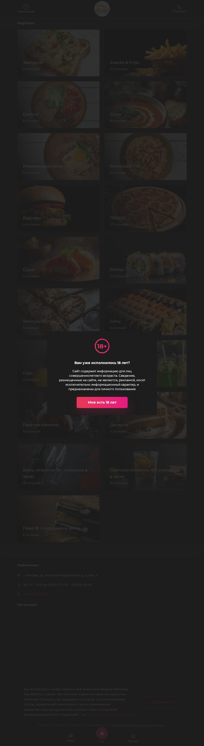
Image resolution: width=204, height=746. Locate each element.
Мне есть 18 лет (102, 402)
